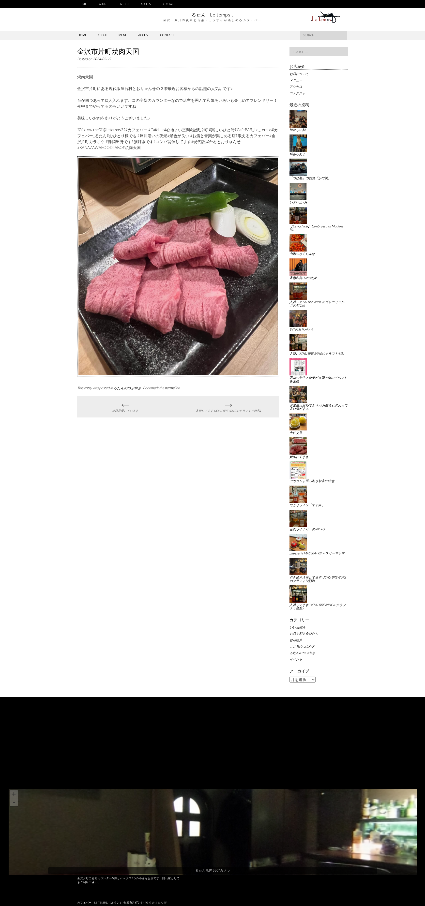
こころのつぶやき (302, 646)
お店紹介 (295, 640)
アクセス (295, 87)
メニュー (295, 80)
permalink (172, 388)
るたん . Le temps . (212, 14)
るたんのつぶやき (127, 388)
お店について (299, 74)
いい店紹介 (297, 627)
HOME (82, 3)
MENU (124, 3)
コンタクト (297, 93)
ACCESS (146, 3)
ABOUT (103, 3)
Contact (169, 3)
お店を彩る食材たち (303, 634)
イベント (295, 659)
